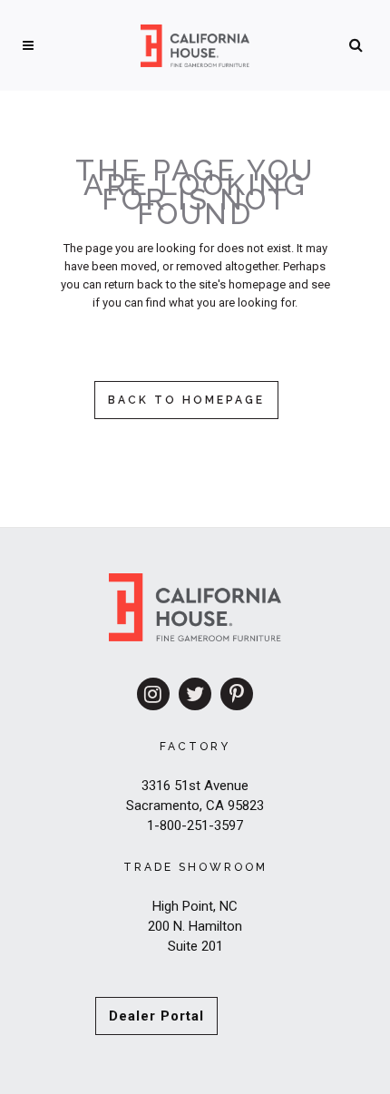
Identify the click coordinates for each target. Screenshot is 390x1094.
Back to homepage (186, 400)
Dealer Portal (156, 1016)
